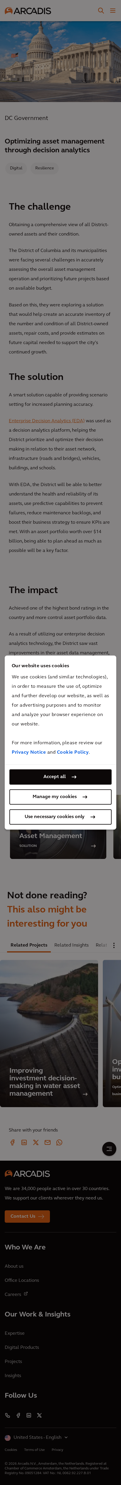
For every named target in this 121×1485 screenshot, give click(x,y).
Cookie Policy (73, 752)
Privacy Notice (29, 752)
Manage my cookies (55, 797)
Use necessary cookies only (55, 817)
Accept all (54, 777)
